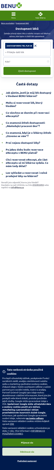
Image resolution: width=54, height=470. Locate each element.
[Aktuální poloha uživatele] (48, 61)
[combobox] (27, 52)
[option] (21, 46)
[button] (13, 16)
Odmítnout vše (27, 451)
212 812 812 (38, 185)
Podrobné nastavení (27, 461)
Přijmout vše (27, 442)
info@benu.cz (17, 187)
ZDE (12, 424)
